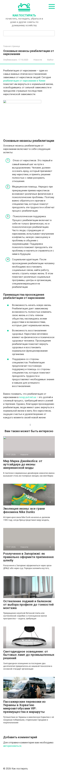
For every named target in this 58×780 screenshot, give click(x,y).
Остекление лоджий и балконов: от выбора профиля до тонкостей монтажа (28, 604)
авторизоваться (12, 745)
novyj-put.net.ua (27, 397)
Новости (38, 60)
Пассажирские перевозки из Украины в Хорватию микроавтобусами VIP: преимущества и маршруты (24, 707)
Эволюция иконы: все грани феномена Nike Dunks (24, 510)
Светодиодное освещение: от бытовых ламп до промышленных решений (28, 655)
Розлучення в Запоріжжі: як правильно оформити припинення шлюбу (28, 557)
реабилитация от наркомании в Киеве (24, 80)
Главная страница (11, 46)
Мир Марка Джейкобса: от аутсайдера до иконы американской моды (22, 464)
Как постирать (24, 15)
